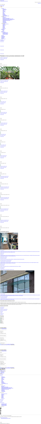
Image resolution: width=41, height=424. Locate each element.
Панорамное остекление (5, 33)
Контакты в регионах (2, 370)
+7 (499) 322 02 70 (2, 372)
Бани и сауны (4, 28)
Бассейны (4, 27)
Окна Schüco (4, 14)
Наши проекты (2, 399)
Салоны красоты (4, 22)
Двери (3, 10)
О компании (3, 29)
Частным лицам (3, 36)
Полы (3, 12)
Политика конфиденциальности (3, 417)
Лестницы (4, 11)
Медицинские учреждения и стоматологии (6, 388)
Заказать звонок (2, 41)
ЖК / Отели (4, 17)
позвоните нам (4, 328)
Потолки (4, 13)
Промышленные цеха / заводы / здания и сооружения (8, 19)
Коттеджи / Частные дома (4, 393)
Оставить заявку (2, 53)
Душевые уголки (5, 9)
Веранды (4, 25)
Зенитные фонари (5, 15)
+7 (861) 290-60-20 (2, 40)
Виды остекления (2, 402)
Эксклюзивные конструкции (5, 383)
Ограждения (3, 379)
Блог (3, 30)
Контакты (3, 31)
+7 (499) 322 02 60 (2, 371)
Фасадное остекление (4, 404)
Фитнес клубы (4, 21)
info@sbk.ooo (39, 3)
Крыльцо (3, 396)
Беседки (2, 397)
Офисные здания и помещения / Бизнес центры (8, 18)
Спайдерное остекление (5, 32)
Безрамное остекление (5, 34)
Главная (2, 5)
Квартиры (4, 24)
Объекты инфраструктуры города (6, 20)
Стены (2, 380)
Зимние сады (3, 376)
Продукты (3, 8)
